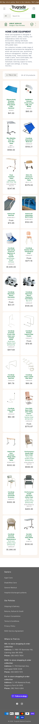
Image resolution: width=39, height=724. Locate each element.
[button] (4, 8)
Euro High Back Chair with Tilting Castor (29, 414)
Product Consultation (12, 616)
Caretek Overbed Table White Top (29, 536)
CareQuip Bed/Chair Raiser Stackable (11, 294)
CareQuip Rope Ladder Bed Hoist (28, 376)
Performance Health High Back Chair (29, 456)
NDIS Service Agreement (14, 631)
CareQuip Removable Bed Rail (11, 376)
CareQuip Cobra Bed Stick (11, 410)
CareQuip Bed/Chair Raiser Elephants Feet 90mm (29, 296)
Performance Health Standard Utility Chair (29, 497)
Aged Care (8, 578)
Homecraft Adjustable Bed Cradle (29, 215)
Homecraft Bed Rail (11, 214)
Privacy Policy (9, 626)
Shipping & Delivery (11, 606)
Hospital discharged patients (15, 592)
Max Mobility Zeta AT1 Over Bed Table (11, 140)
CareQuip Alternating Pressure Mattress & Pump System (11, 255)
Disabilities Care (10, 583)
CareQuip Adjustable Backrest (29, 139)
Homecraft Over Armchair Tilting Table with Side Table (11, 456)
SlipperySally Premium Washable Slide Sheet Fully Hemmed (11, 104)
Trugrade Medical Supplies (22, 721)
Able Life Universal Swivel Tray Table (29, 177)
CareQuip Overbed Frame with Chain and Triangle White (11, 338)
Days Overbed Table (11, 178)
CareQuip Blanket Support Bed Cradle (29, 333)
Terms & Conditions (11, 621)
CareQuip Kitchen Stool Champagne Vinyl (28, 250)
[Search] (33, 16)
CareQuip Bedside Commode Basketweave (11, 539)
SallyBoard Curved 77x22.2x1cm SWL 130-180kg (29, 103)
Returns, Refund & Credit (13, 611)
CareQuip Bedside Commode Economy (11, 494)
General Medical (10, 587)
